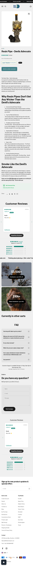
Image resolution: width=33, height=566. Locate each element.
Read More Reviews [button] (16, 235)
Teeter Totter (21, 509)
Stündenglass (21, 522)
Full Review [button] (7, 229)
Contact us (4, 506)
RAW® (19, 517)
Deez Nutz (20, 519)
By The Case (4, 512)
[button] (5, 55)
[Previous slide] (1, 222)
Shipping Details (5, 527)
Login (3, 62)
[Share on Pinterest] (14, 194)
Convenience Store (6, 517)
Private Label (5, 519)
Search (3, 501)
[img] (7, 209)
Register (8, 62)
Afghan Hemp (21, 504)
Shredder (20, 512)
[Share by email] (17, 194)
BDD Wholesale (12, 178)
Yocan (19, 525)
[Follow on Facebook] (3, 548)
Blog (3, 509)
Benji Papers (21, 506)
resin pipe (23, 134)
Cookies (20, 514)
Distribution (4, 514)
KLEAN (19, 498)
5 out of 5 (20, 241)
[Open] (3, 562)
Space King (20, 501)
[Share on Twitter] (12, 194)
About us (4, 504)
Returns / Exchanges (7, 525)
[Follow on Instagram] (6, 548)
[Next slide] (32, 222)
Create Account (5, 498)
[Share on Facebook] (9, 194)
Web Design (4, 522)
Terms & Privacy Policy (7, 530)
